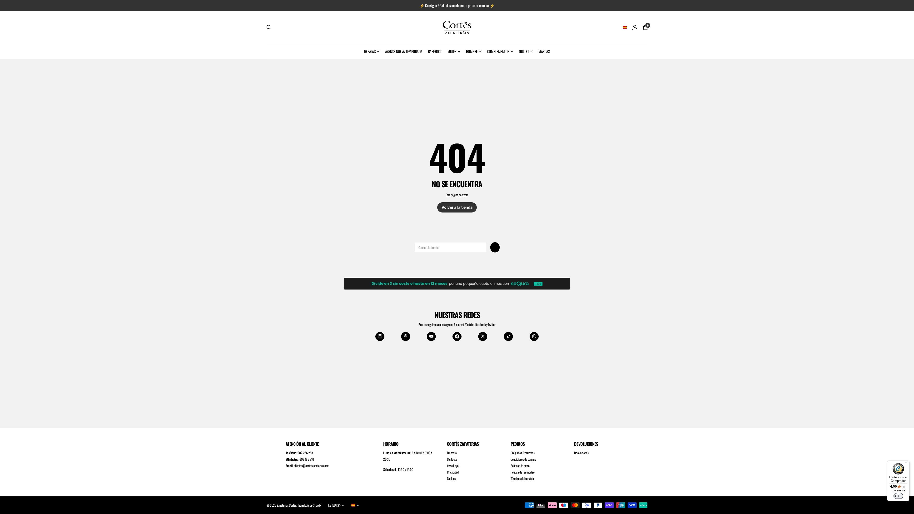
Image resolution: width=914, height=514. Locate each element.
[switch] (898, 496)
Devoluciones (581, 452)
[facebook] (457, 336)
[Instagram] (379, 336)
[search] (269, 27)
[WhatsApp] (534, 336)
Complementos (498, 51)
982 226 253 (305, 452)
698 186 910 (306, 459)
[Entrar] (634, 27)
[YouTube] (431, 336)
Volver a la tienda (457, 207)
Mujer (452, 51)
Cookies (451, 478)
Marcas (544, 51)
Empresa (452, 452)
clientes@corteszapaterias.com (311, 465)
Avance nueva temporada (403, 51)
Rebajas (370, 51)
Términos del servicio (522, 478)
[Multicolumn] (457, 283)
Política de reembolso (522, 472)
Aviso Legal (453, 465)
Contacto (452, 459)
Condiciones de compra (523, 459)
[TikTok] (508, 336)
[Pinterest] (405, 336)
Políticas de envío (520, 465)
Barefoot (435, 51)
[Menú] (906, 463)
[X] (482, 336)
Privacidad (453, 472)
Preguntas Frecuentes (523, 452)
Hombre (472, 51)
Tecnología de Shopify (309, 505)
